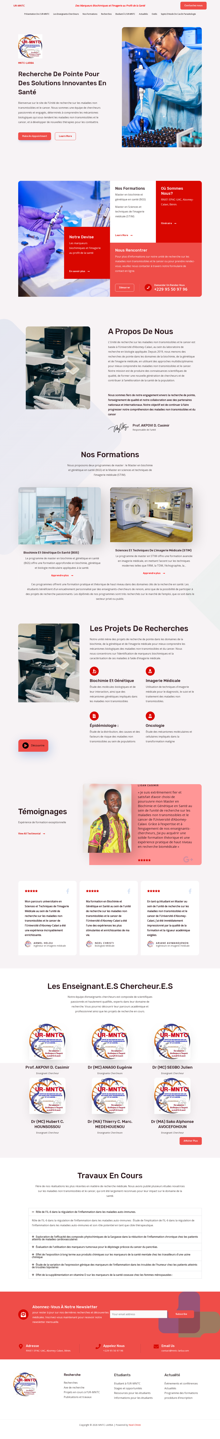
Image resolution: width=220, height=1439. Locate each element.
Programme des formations (181, 1393)
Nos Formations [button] (90, 14)
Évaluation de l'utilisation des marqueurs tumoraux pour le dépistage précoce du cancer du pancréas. (97, 1247)
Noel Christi (135, 1424)
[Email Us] (156, 1346)
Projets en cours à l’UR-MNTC (82, 1392)
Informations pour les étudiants (133, 1398)
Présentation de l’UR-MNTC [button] (36, 14)
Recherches (71, 1382)
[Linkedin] (184, 1404)
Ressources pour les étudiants (132, 1393)
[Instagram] (175, 1404)
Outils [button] (154, 14)
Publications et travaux (77, 1397)
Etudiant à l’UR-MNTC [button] (125, 14)
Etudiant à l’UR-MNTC (127, 1383)
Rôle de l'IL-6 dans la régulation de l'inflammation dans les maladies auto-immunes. (86, 1212)
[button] (193, 6)
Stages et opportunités (128, 1388)
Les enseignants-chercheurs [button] (66, 14)
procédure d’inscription (178, 1398)
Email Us (168, 1346)
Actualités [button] (143, 14)
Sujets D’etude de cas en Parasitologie (178, 14)
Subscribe (181, 1314)
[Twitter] (171, 1404)
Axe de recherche (74, 1387)
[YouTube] (179, 1404)
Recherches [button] (106, 14)
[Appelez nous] (98, 1346)
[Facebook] (166, 1404)
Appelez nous (114, 1346)
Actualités (170, 1388)
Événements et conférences (181, 1383)
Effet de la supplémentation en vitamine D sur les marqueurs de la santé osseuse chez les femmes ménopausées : (104, 1275)
